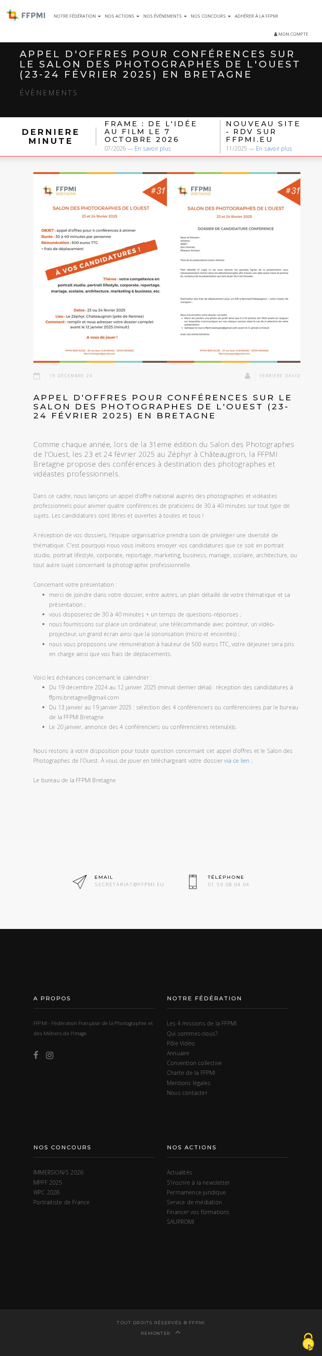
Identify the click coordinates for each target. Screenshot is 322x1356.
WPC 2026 (46, 1192)
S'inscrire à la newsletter (198, 1182)
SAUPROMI (180, 1221)
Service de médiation (194, 1202)
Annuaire (178, 1053)
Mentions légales (188, 1083)
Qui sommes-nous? (192, 1033)
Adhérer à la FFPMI (256, 16)
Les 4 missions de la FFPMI (201, 1023)
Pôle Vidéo (181, 1043)
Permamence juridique (196, 1192)
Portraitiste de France (61, 1202)
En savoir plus (153, 148)
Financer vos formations (198, 1212)
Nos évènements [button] (163, 16)
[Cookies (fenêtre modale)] (308, 1342)
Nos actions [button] (120, 16)
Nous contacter (187, 1092)
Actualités (179, 1172)
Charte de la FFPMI (191, 1072)
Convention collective (194, 1063)
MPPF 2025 (47, 1182)
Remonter (156, 1333)
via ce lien (236, 760)
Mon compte (292, 34)
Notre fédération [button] (75, 16)
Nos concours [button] (209, 16)
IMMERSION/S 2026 (58, 1172)
